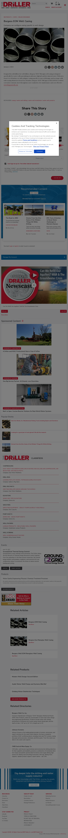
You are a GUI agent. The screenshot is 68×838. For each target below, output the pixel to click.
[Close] (56, 123)
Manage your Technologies (25, 151)
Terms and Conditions (30, 140)
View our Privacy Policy (41, 146)
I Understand (39, 151)
